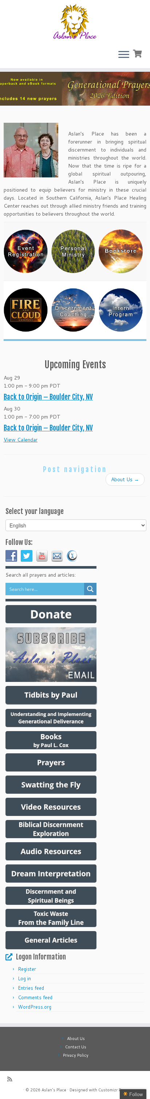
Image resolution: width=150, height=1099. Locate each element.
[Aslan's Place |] (75, 22)
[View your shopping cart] (138, 53)
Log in (24, 978)
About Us (125, 479)
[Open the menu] (123, 55)
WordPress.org (34, 1007)
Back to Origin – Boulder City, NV (48, 397)
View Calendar (21, 439)
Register (27, 969)
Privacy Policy (75, 1055)
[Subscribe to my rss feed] (11, 1079)
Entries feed (31, 988)
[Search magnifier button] (90, 589)
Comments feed (35, 997)
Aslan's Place (54, 1090)
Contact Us (75, 1047)
